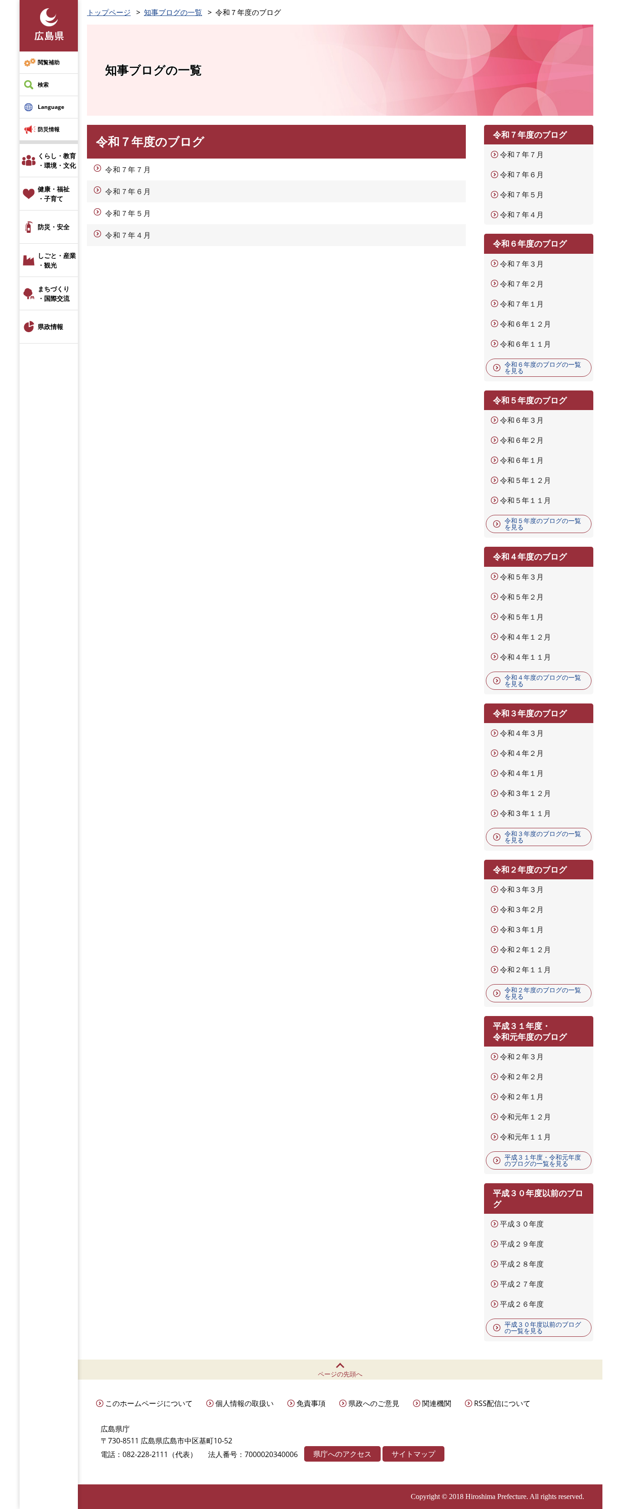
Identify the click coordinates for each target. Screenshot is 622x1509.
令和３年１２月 (525, 793)
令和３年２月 (522, 909)
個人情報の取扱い (244, 1403)
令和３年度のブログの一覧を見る (543, 836)
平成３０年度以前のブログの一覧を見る (543, 1327)
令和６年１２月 (525, 324)
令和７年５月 (128, 213)
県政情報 (50, 326)
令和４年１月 (522, 773)
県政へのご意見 (373, 1403)
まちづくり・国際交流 (54, 293)
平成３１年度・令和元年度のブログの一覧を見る (543, 1160)
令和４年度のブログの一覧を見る (543, 680)
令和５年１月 (522, 617)
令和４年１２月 (525, 637)
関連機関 (436, 1403)
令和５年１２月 (525, 480)
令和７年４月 (128, 235)
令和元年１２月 (525, 1117)
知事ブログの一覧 (173, 12)
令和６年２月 (522, 440)
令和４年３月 (522, 733)
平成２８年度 (522, 1264)
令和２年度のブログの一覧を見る (543, 993)
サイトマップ (413, 1454)
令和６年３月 (522, 420)
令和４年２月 (522, 753)
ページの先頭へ (340, 1374)
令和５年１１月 (525, 500)
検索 (43, 84)
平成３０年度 (522, 1224)
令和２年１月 (522, 1097)
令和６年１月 (522, 460)
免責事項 (311, 1403)
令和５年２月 (522, 597)
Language (51, 107)
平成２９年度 (522, 1244)
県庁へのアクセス (342, 1454)
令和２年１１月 (525, 970)
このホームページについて (149, 1403)
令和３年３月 (522, 889)
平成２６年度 (522, 1304)
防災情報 (49, 129)
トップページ (109, 12)
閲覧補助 (49, 62)
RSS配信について (502, 1403)
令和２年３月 (522, 1057)
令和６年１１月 (525, 344)
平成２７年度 (522, 1284)
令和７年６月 (128, 191)
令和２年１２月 (525, 949)
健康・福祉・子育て (54, 194)
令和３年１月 (522, 929)
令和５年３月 (522, 577)
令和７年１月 (522, 304)
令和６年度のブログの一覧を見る (543, 367)
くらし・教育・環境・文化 (57, 160)
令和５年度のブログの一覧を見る (543, 523)
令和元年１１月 (525, 1137)
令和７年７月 (128, 169)
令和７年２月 (522, 284)
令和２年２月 (522, 1077)
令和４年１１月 (525, 657)
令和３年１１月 (525, 813)
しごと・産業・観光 (57, 260)
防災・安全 (54, 226)
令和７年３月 (522, 264)
